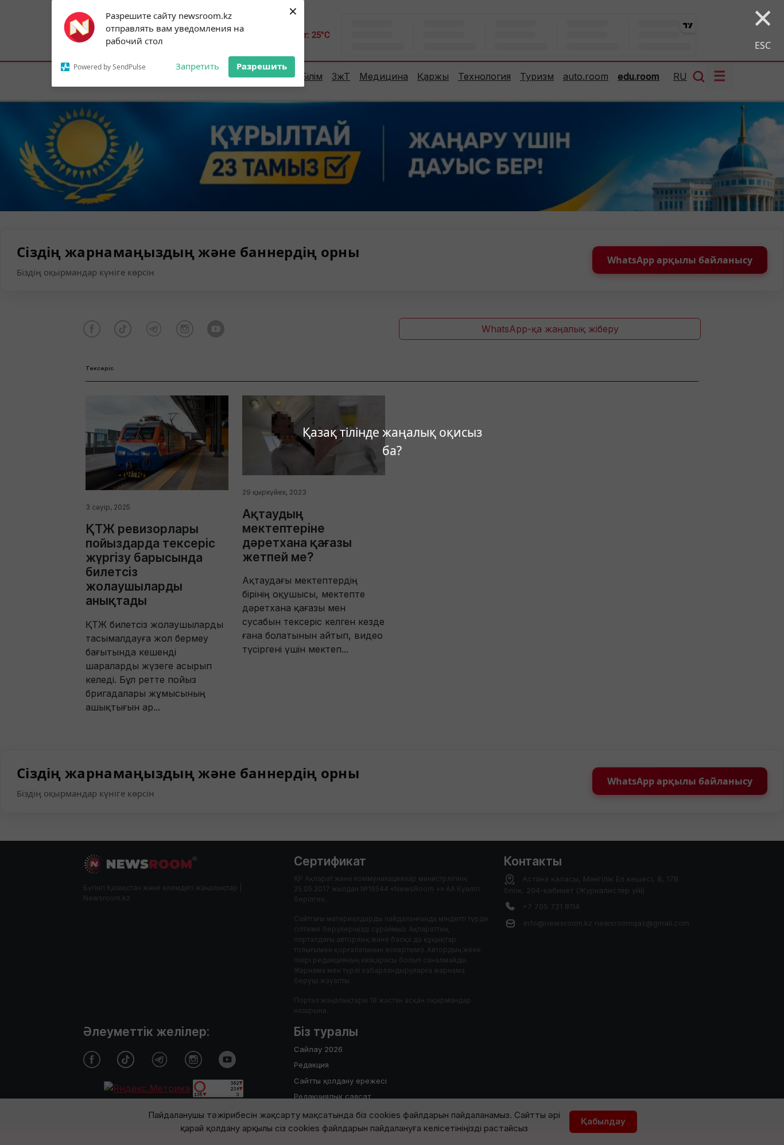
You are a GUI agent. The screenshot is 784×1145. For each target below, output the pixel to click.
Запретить (197, 66)
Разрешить (261, 66)
